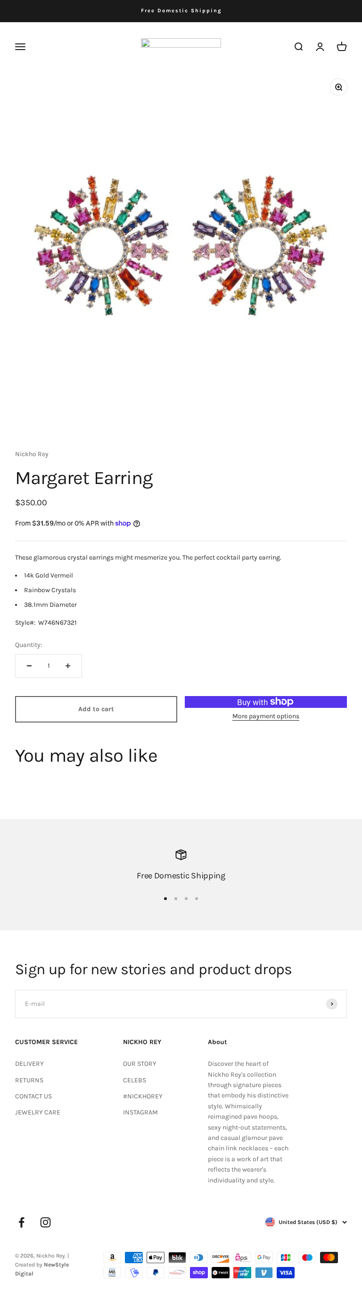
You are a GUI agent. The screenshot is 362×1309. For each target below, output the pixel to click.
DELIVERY (29, 1064)
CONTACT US (33, 1096)
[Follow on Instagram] (45, 1222)
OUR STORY (139, 1064)
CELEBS (134, 1080)
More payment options (265, 716)
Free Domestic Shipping (181, 11)
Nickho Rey (32, 454)
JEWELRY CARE (37, 1112)
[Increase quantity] (68, 665)
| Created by (42, 1264)
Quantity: (28, 645)
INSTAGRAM (140, 1112)
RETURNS (29, 1080)
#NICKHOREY (143, 1096)
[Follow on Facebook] (21, 1222)
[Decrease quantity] (29, 665)
